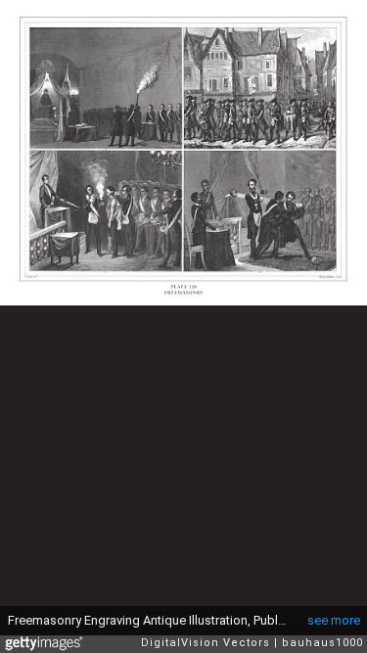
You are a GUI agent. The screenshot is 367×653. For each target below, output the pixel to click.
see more (333, 620)
